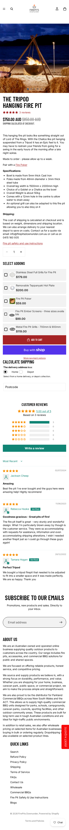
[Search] (12, 9)
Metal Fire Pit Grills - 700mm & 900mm (38, 326)
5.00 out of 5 (43, 411)
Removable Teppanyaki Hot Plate (35, 285)
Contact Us (16, 782)
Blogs (13, 802)
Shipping (15, 766)
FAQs (13, 777)
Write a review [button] (34, 448)
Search (14, 751)
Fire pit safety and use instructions (23, 243)
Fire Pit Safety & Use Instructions (29, 797)
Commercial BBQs (20, 792)
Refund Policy (18, 756)
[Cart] (65, 9)
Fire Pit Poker (23, 298)
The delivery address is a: (17, 367)
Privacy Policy (18, 761)
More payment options (35, 358)
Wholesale (16, 787)
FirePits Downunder (28, 813)
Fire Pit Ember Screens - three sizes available (39, 313)
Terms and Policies (34, 821)
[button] (19, 422)
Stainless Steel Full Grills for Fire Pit (36, 272)
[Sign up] (61, 622)
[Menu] (4, 9)
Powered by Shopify (49, 813)
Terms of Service (20, 772)
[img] (10, 470)
